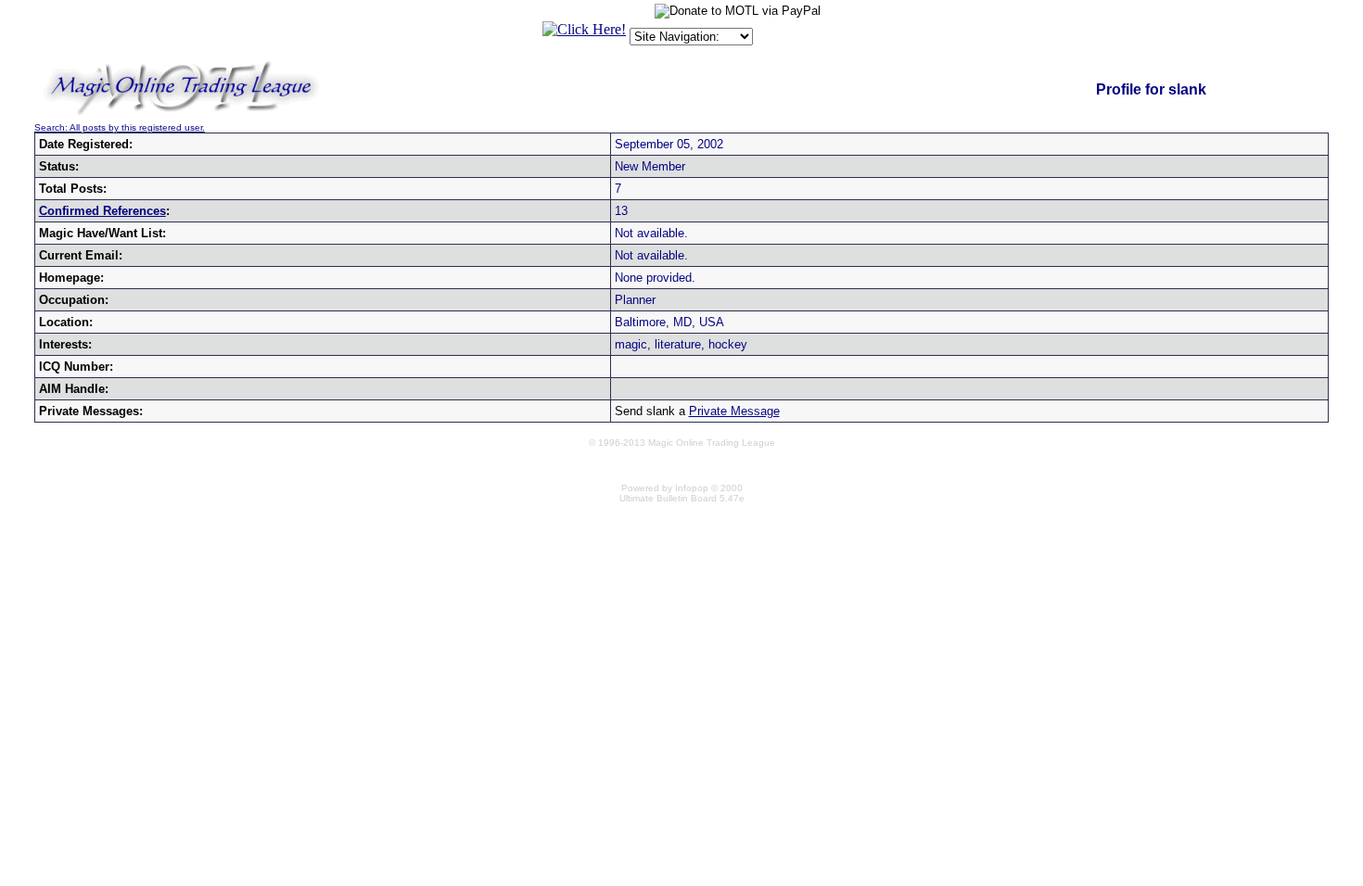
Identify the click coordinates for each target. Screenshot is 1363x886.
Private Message (734, 411)
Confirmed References (102, 211)
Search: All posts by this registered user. (119, 127)
